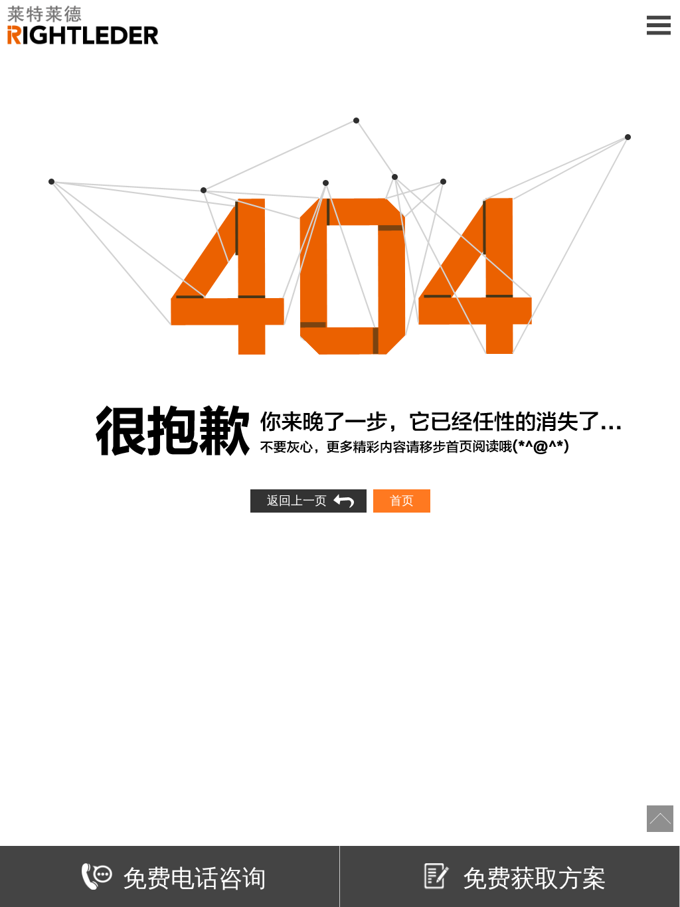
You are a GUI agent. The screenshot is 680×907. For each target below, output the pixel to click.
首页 (402, 500)
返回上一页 (297, 500)
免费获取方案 (534, 876)
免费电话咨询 (194, 876)
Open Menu (658, 25)
